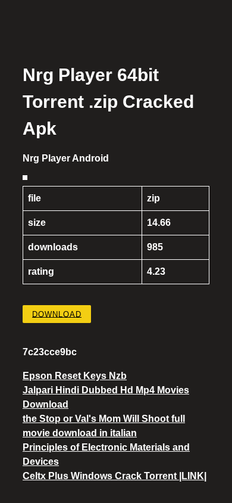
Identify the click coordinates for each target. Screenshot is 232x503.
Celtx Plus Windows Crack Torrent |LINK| (114, 476)
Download (56, 313)
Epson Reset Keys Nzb (75, 376)
